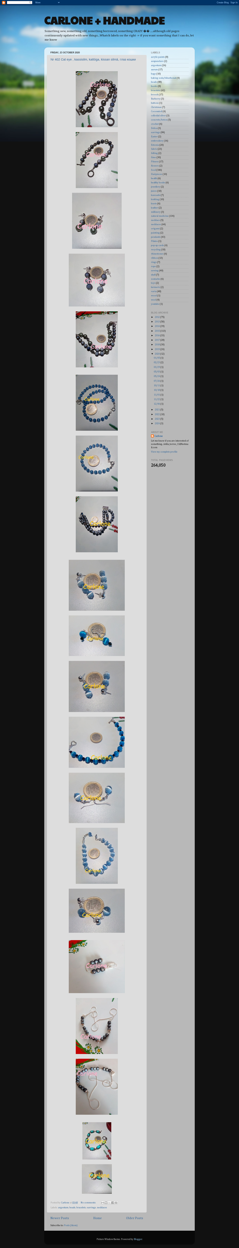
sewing (155, 270)
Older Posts (134, 1218)
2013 (157, 321)
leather (154, 208)
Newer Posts (59, 1218)
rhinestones (157, 254)
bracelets (81, 1207)
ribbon (154, 258)
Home (97, 1218)
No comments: (88, 1202)
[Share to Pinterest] (116, 1202)
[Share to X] (109, 1202)
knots (154, 203)
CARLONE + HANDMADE (104, 20)
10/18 (157, 390)
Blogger (138, 1239)
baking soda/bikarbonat (163, 78)
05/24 (157, 376)
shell (153, 275)
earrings (91, 1207)
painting (155, 233)
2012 (157, 317)
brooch (154, 94)
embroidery (157, 141)
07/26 (157, 381)
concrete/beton (159, 120)
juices (154, 191)
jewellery (155, 187)
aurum (154, 69)
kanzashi (155, 195)
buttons (155, 103)
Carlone (158, 436)
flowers (155, 166)
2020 (157, 354)
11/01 (157, 395)
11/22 (157, 399)
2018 (157, 344)
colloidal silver (158, 115)
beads (72, 1207)
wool (153, 300)
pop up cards (157, 245)
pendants (155, 237)
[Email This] (102, 1202)
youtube (155, 304)
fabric (154, 149)
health (154, 178)
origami (155, 228)
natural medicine (159, 216)
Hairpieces (156, 174)
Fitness (155, 161)
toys (153, 283)
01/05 (157, 358)
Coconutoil (156, 111)
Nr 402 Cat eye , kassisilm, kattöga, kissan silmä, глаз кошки (93, 59)
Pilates (154, 241)
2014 (157, 326)
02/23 (157, 362)
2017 (157, 340)
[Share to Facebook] (112, 1202)
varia (153, 291)
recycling (156, 249)
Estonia (155, 145)
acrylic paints (158, 57)
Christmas (156, 107)
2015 (157, 331)
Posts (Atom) (71, 1225)
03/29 (157, 367)
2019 (157, 349)
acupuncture (157, 61)
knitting (155, 199)
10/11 (157, 385)
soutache (155, 279)
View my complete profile (164, 452)
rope (153, 266)
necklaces (102, 1207)
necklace (155, 220)
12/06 (157, 404)
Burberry (155, 99)
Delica (154, 128)
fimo (153, 157)
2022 (157, 414)
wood (154, 295)
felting (154, 153)
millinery (155, 212)
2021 (157, 409)
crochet (155, 124)
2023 (157, 419)
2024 (157, 423)
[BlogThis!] (106, 1202)
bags (153, 74)
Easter (154, 136)
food (153, 170)
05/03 (157, 372)
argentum (63, 1207)
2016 (157, 335)
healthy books (158, 182)
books (154, 86)
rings (154, 262)
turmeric (155, 287)
